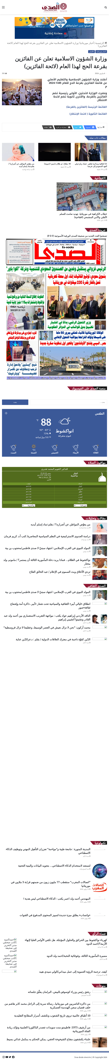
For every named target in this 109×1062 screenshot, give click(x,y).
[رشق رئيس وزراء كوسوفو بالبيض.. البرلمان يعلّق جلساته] (99, 995)
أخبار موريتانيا (87, 43)
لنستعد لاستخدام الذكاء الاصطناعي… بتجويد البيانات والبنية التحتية (54, 865)
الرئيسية (100, 43)
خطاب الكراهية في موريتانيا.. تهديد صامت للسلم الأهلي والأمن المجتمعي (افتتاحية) (83, 215)
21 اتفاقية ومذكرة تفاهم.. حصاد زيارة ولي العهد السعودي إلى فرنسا (91, 164)
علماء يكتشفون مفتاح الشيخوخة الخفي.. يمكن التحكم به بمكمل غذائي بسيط (48, 1039)
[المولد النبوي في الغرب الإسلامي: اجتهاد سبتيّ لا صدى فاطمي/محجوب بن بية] (99, 551)
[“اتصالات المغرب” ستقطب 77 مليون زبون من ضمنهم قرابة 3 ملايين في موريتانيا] (99, 887)
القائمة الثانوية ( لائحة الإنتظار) (88, 113)
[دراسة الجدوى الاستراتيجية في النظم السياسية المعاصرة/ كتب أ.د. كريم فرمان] (99, 539)
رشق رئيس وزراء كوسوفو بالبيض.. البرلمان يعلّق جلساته (59, 992)
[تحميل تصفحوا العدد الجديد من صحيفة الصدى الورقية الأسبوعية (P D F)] (56, 381)
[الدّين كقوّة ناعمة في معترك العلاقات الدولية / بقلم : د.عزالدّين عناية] (99, 737)
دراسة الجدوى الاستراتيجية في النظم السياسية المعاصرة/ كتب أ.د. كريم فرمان (46, 536)
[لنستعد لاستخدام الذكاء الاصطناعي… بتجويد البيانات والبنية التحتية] (99, 871)
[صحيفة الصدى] (54, 7)
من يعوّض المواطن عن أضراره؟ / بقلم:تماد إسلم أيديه (21, 164)
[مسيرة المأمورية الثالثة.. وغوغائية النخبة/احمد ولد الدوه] (9, 961)
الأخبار (91, 51)
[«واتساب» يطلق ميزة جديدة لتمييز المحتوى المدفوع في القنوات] (99, 920)
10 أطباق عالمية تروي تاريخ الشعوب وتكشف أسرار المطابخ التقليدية (52, 1015)
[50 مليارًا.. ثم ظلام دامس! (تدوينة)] (54, 152)
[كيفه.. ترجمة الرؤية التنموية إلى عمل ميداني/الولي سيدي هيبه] (9, 975)
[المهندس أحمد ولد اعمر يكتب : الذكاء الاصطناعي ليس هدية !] (99, 904)
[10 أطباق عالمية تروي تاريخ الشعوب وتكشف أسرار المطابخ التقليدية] (99, 1019)
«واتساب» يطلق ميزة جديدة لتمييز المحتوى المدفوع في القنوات (55, 915)
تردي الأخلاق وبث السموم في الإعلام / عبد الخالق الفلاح (59, 572)
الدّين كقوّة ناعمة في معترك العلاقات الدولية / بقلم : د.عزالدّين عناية (53, 639)
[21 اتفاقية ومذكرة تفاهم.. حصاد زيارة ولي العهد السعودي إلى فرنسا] (91, 152)
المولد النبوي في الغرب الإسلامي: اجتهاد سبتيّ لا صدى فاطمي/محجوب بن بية (47, 548)
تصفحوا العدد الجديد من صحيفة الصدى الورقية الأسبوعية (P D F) (77, 235)
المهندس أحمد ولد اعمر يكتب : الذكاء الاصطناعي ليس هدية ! (56, 898)
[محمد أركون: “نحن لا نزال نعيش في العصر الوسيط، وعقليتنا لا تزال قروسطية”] (99, 631)
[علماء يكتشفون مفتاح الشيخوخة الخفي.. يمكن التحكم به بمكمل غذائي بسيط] (99, 1042)
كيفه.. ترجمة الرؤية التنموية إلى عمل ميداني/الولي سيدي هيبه (73, 971)
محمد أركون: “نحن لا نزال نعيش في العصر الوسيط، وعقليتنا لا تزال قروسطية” (47, 627)
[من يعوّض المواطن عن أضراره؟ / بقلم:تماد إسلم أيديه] (18, 152)
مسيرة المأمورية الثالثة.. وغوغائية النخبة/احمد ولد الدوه (77, 956)
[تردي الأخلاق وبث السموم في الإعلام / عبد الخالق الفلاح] (99, 575)
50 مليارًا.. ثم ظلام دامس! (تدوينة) (57, 163)
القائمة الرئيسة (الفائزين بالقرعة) (86, 107)
